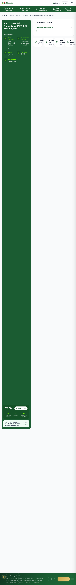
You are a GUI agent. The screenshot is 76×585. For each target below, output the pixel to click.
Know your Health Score (42, 9)
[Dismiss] (72, 579)
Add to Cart (22, 408)
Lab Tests (25, 15)
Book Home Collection (26, 9)
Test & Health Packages (8, 9)
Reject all (52, 579)
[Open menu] (72, 3)
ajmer (18, 15)
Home (12, 15)
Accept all (65, 579)
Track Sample (69, 9)
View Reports (58, 9)
